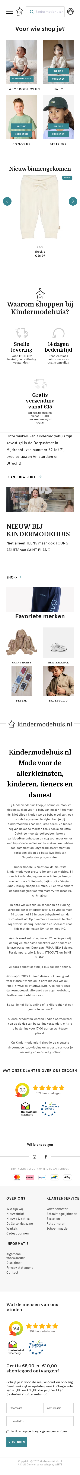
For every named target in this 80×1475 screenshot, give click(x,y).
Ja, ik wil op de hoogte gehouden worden (39, 1431)
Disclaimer (14, 1263)
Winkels (12, 1228)
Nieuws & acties (18, 1219)
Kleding (58, 71)
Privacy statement (19, 1268)
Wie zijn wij (14, 1209)
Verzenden (17, 1442)
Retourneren (56, 1224)
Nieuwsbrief (15, 1214)
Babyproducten (21, 78)
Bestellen (53, 1219)
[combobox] (45, 11)
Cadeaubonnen (17, 1233)
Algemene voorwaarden (16, 1256)
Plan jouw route (21, 477)
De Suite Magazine (19, 1224)
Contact (12, 1273)
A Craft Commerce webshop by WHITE (40, 1464)
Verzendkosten (57, 1209)
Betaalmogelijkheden (62, 1214)
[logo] (19, 11)
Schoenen (58, 78)
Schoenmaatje (57, 1228)
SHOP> (11, 577)
